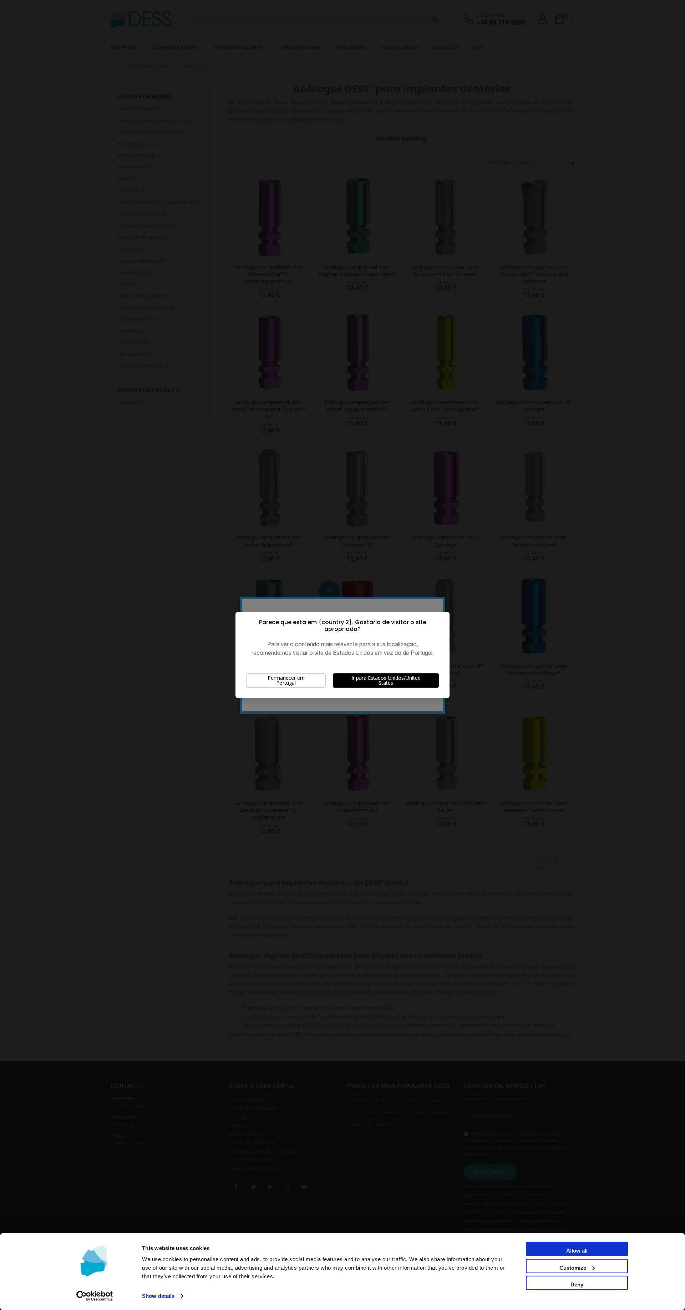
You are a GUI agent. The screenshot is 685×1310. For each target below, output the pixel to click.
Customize (572, 1267)
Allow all (577, 1251)
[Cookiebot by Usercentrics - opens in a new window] (95, 1296)
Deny (576, 1284)
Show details (158, 1296)
